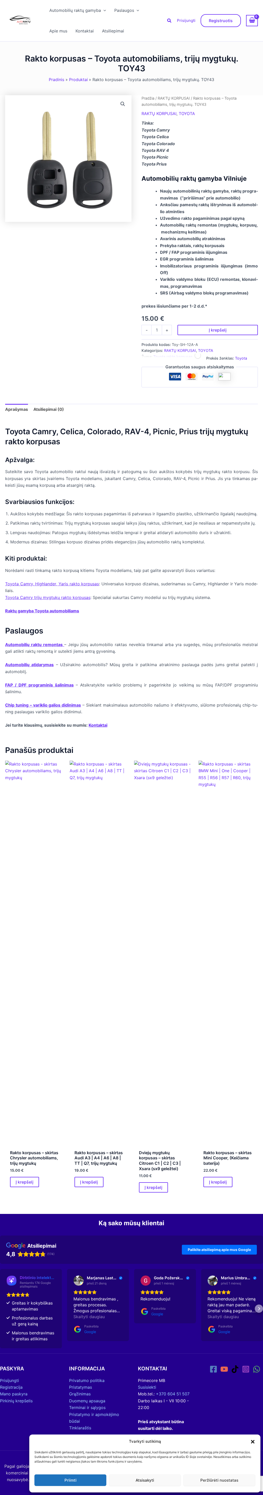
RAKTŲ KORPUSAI (174, 98)
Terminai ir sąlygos (87, 1407)
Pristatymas (80, 1387)
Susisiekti (147, 1387)
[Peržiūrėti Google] (78, 1280)
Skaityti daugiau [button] (89, 1316)
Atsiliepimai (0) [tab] (48, 409)
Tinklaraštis (80, 1427)
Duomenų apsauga (87, 1400)
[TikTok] (235, 1369)
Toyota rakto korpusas (173, 356)
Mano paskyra (13, 1393)
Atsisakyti (145, 1480)
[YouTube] (224, 1369)
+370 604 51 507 (173, 1393)
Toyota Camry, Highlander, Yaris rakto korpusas (52, 583)
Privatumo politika (87, 1380)
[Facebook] (213, 1369)
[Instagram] (246, 1369)
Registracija (11, 1387)
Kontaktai (98, 725)
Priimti (70, 1480)
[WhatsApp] (256, 1369)
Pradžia (148, 98)
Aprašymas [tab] (16, 409)
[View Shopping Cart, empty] (252, 20)
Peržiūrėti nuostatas (219, 1480)
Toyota (241, 358)
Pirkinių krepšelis (16, 1400)
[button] (252, 1441)
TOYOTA (187, 113)
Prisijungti (186, 20)
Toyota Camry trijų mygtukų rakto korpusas (47, 597)
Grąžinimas (80, 1393)
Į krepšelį (218, 330)
